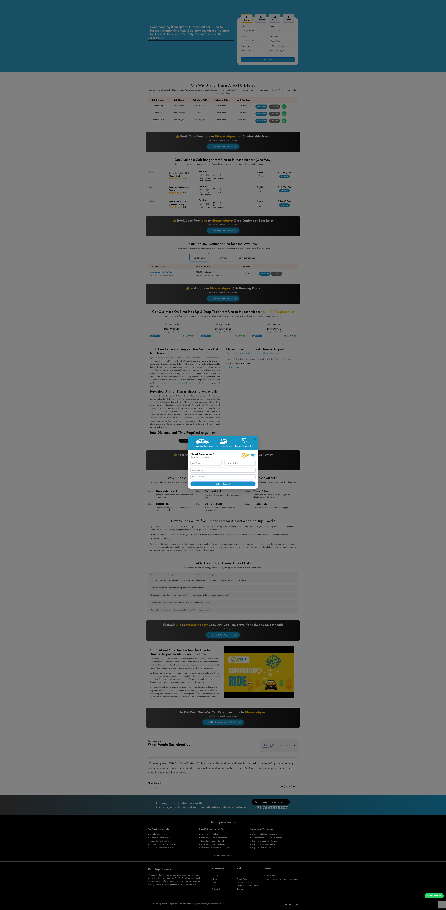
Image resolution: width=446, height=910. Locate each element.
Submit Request (223, 484)
